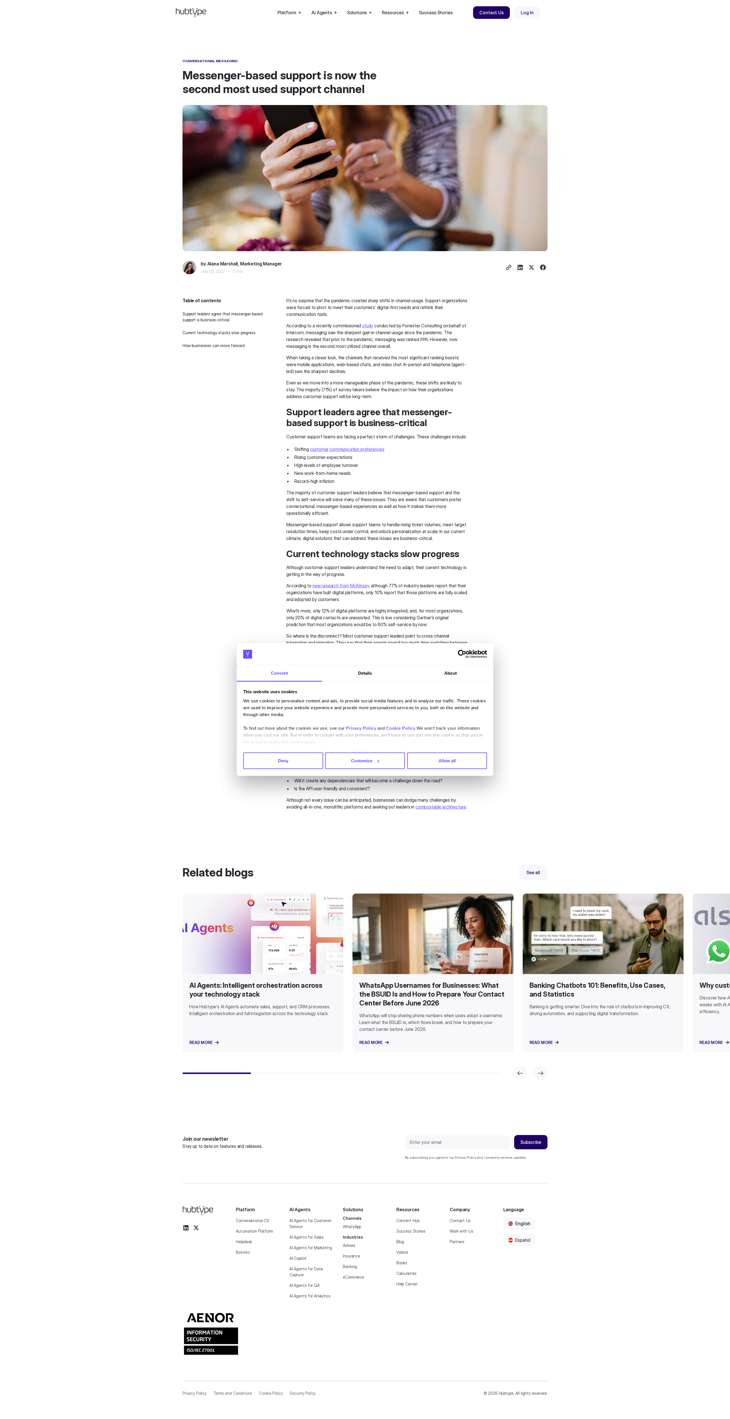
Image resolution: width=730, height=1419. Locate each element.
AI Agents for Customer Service (310, 1223)
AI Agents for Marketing (310, 1247)
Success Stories (436, 12)
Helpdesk (244, 1241)
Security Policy (302, 1393)
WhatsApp (352, 1226)
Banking (350, 1266)
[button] (290, 12)
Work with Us (461, 1231)
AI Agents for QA (304, 1285)
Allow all (447, 760)
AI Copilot (298, 1258)
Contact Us (491, 12)
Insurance (351, 1255)
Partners (457, 1241)
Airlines (349, 1245)
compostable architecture (440, 807)
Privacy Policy (465, 1157)
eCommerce (353, 1277)
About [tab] (450, 672)
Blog (400, 1241)
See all (533, 872)
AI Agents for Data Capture (306, 1271)
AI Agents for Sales (306, 1237)
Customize (361, 760)
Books (401, 1262)
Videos (402, 1252)
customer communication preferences (347, 449)
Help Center (406, 1283)
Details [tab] (365, 672)
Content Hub (407, 1220)
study (367, 325)
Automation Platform (254, 1231)
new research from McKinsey (341, 585)
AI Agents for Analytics (309, 1295)
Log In (527, 12)
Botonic (243, 1252)
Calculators (406, 1273)
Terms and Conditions (232, 1393)
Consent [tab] (279, 672)
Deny (283, 760)
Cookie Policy (271, 1393)
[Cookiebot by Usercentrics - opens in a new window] (462, 654)
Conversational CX (252, 1220)
